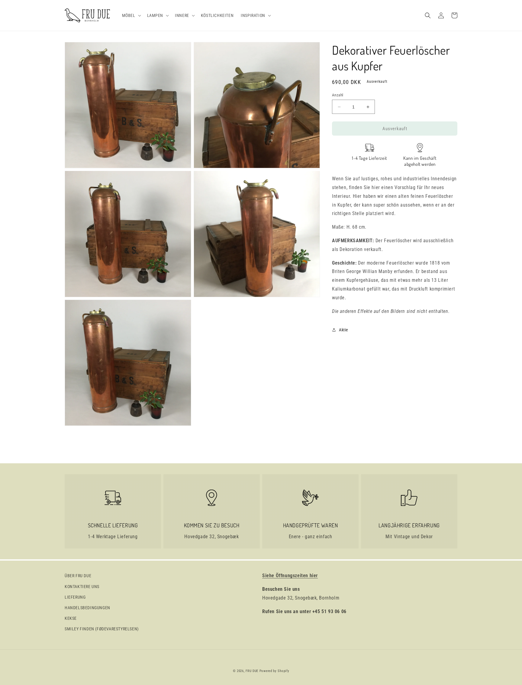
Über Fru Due (78, 575)
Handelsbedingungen (87, 607)
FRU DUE (252, 671)
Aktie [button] (343, 329)
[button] (130, 15)
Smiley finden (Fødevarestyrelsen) (102, 628)
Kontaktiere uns (82, 586)
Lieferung (75, 597)
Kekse (71, 618)
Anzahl (337, 95)
